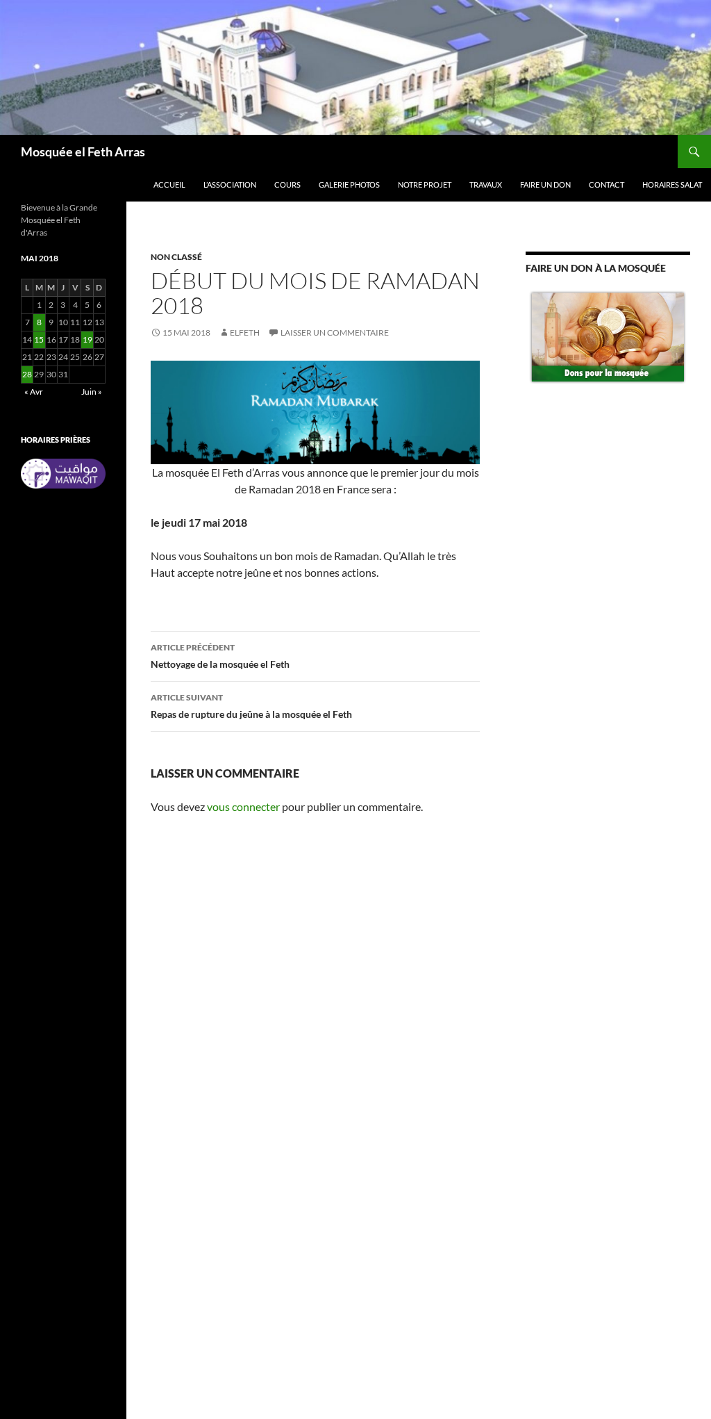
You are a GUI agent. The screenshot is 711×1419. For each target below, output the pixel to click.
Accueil (169, 184)
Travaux (485, 184)
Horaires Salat (672, 184)
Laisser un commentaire (335, 332)
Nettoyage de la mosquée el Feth (220, 656)
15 (39, 339)
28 (27, 374)
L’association (229, 184)
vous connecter (243, 806)
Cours (287, 184)
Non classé (176, 257)
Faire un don (545, 184)
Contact (606, 184)
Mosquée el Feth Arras (83, 151)
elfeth (245, 332)
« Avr (33, 391)
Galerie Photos (349, 184)
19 (87, 339)
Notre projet (424, 184)
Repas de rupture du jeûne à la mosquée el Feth (251, 706)
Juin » (91, 391)
